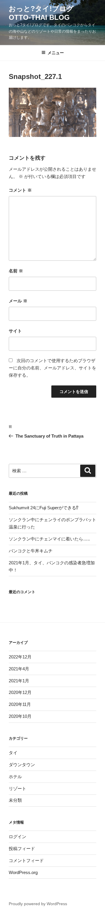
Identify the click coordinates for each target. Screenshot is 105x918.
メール (18, 300)
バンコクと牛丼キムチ (30, 550)
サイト (15, 330)
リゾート (17, 788)
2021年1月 (19, 680)
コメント (20, 190)
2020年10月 (20, 716)
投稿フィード (22, 848)
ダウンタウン (22, 764)
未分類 (15, 800)
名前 (16, 270)
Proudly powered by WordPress (38, 903)
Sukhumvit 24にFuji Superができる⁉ (43, 507)
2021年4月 (19, 668)
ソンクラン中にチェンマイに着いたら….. (49, 538)
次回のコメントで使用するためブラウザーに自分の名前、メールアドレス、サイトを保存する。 (52, 368)
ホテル (15, 776)
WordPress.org (23, 872)
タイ (13, 752)
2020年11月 (20, 704)
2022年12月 (20, 656)
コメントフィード (26, 860)
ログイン (17, 836)
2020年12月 (20, 692)
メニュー (56, 52)
